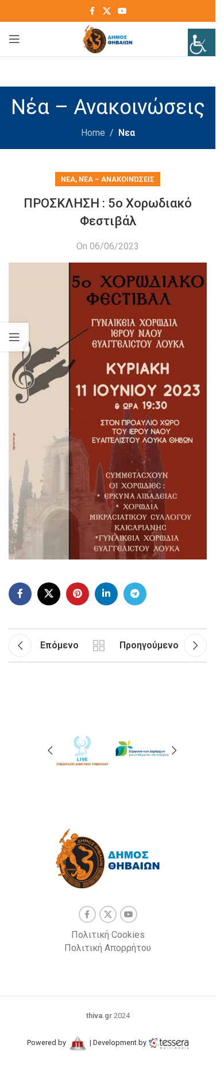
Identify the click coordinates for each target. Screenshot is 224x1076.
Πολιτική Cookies (108, 934)
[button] (49, 750)
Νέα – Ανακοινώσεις (117, 179)
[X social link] (106, 11)
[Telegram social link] (134, 593)
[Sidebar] (14, 337)
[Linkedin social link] (106, 593)
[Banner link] (82, 749)
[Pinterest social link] (77, 593)
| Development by (118, 1042)
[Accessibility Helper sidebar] (201, 42)
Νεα (126, 132)
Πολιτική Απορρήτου (107, 947)
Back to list (99, 645)
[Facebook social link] (92, 11)
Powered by (47, 1042)
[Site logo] (108, 38)
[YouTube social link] (122, 11)
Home (93, 132)
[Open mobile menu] (14, 39)
